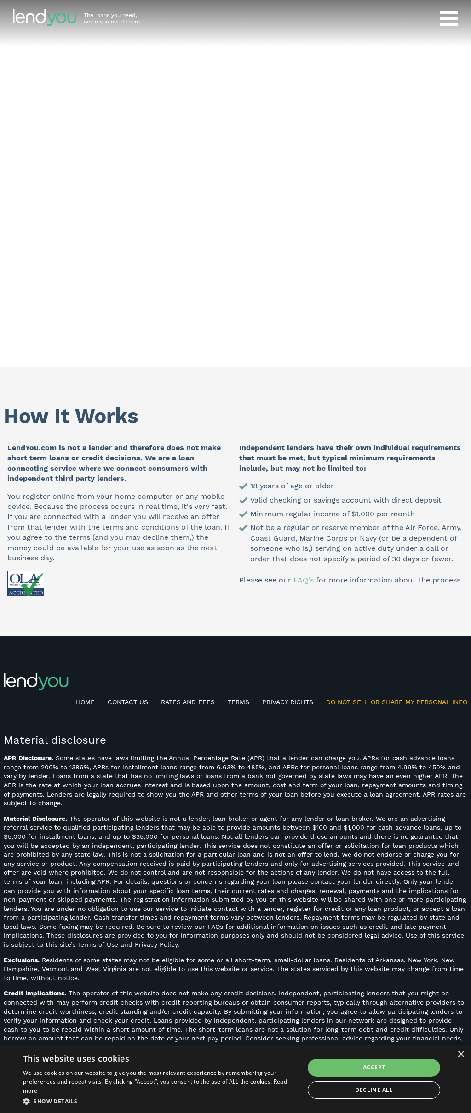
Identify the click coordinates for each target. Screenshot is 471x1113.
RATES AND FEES (188, 702)
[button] (159, 1101)
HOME (85, 702)
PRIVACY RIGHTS (287, 702)
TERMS (238, 702)
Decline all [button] (373, 1090)
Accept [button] (374, 1067)
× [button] (460, 1054)
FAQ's (303, 580)
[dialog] (235, 1079)
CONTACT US (128, 702)
